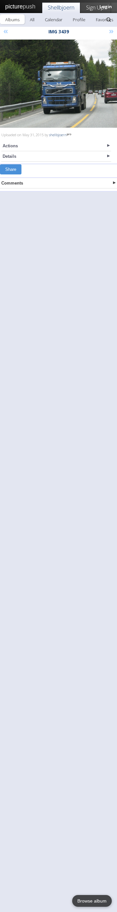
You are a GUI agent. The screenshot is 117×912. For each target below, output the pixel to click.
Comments (12, 183)
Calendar (53, 20)
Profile (79, 20)
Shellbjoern (61, 7)
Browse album (92, 901)
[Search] (108, 19)
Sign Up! (95, 7)
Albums (12, 20)
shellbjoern (58, 134)
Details (9, 156)
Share (10, 169)
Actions (10, 145)
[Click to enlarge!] (58, 84)
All (32, 20)
